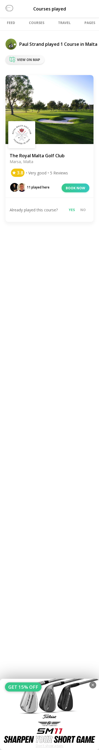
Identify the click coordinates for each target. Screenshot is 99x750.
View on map (28, 59)
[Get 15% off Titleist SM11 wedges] (49, 714)
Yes (72, 210)
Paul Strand (31, 44)
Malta (91, 44)
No (83, 210)
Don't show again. (50, 745)
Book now (75, 188)
